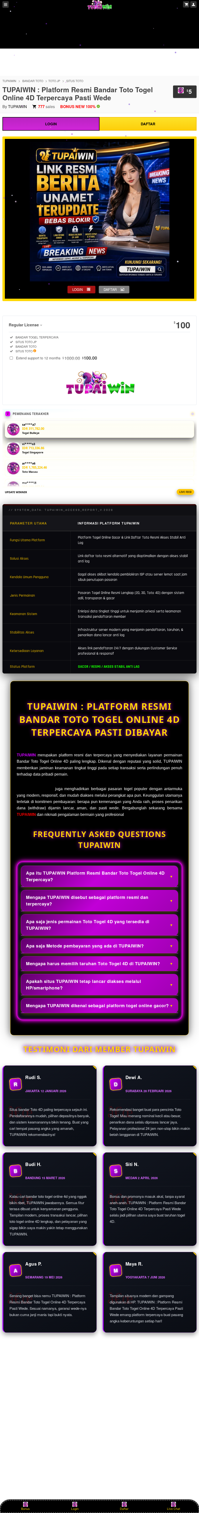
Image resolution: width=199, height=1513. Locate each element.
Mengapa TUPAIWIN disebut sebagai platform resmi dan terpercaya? (87, 900)
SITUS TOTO (74, 81)
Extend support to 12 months (56, 358)
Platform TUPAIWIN (35, 789)
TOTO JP (54, 81)
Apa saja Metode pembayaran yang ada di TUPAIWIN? (85, 946)
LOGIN (51, 124)
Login (75, 1509)
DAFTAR (148, 124)
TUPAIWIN (9, 81)
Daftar (124, 1509)
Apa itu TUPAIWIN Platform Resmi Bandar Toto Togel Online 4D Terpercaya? (95, 876)
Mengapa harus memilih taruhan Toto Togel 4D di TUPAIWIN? (93, 963)
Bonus (25, 1509)
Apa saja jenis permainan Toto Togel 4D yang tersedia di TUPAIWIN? (87, 924)
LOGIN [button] (77, 289)
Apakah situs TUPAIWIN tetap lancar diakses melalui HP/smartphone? (83, 984)
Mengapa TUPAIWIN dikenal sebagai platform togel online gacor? (97, 1005)
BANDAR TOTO (32, 81)
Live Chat (173, 1509)
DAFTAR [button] (110, 289)
